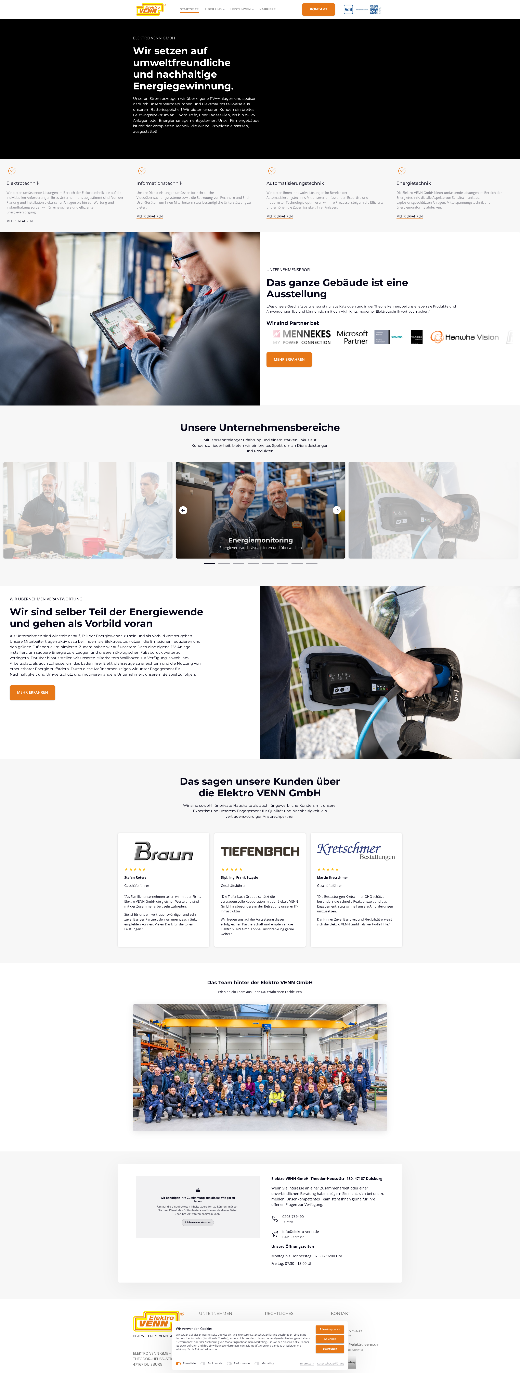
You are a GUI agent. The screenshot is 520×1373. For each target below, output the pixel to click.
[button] (337, 510)
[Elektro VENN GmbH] (364, 9)
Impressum (307, 1364)
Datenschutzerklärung (330, 1364)
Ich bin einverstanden (197, 1222)
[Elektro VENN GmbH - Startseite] (151, 9)
